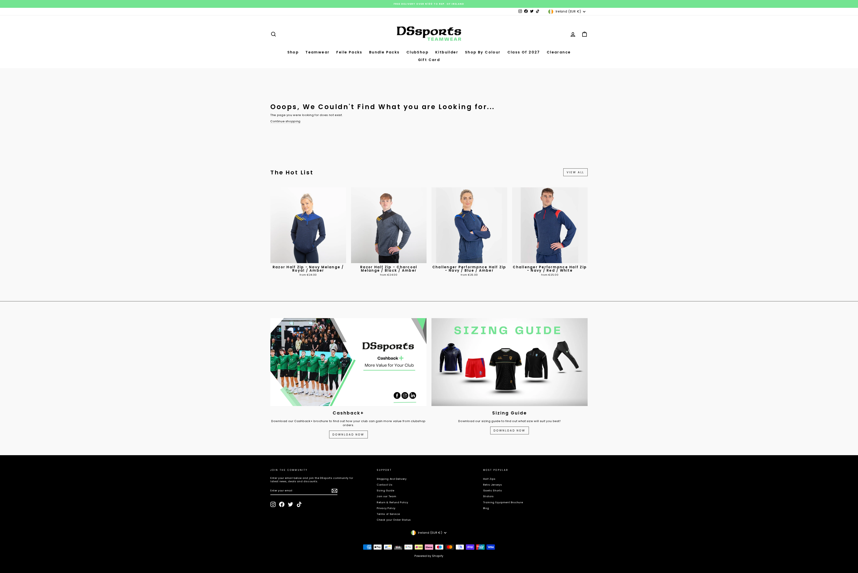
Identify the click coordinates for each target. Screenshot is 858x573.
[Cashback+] (348, 362)
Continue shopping (285, 121)
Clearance (559, 52)
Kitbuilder (446, 52)
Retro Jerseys (492, 484)
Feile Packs (349, 52)
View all (575, 172)
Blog (486, 508)
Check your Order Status (394, 520)
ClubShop (417, 52)
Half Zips (489, 479)
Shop (293, 52)
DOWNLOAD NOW (348, 434)
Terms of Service (388, 514)
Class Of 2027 (523, 52)
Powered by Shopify (429, 556)
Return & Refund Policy (392, 502)
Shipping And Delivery (392, 479)
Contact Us (385, 484)
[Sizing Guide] (509, 362)
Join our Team (386, 496)
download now (509, 430)
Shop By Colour (483, 52)
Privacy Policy (386, 508)
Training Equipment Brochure (503, 502)
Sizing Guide (385, 490)
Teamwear (317, 52)
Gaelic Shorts (492, 490)
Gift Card (429, 59)
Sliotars (488, 496)
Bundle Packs (384, 52)
